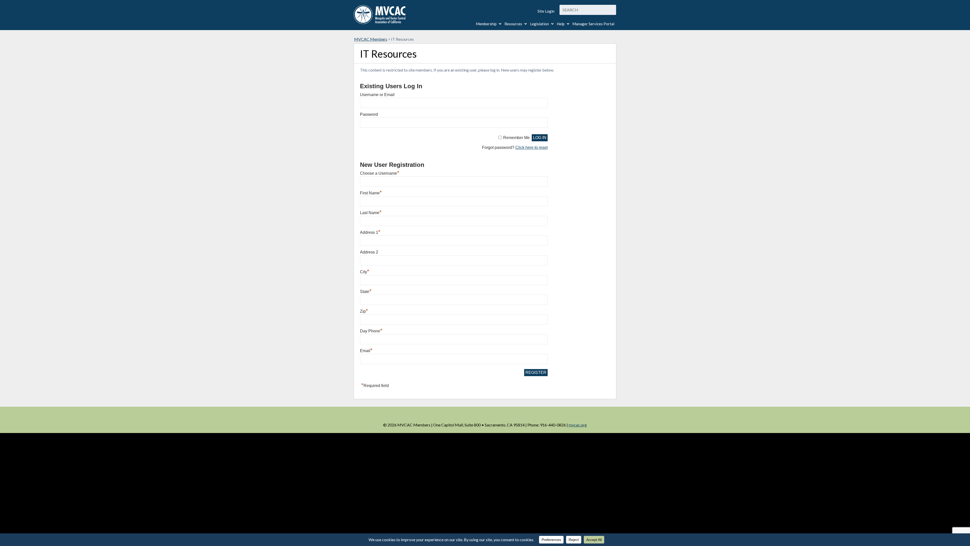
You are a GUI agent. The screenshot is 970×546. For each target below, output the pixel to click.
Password (369, 114)
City (364, 272)
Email (366, 351)
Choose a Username (379, 173)
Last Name (371, 213)
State (366, 291)
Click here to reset (531, 147)
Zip (364, 311)
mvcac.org (578, 424)
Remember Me (516, 137)
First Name (371, 193)
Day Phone (371, 331)
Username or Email (377, 95)
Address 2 (369, 252)
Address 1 (370, 232)
